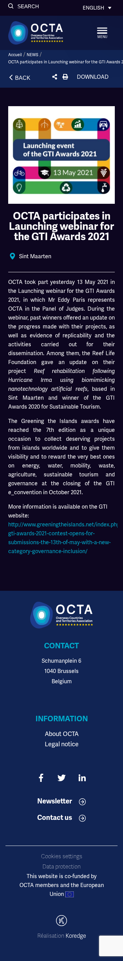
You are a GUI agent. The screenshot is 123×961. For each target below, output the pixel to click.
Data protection (61, 866)
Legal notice (62, 744)
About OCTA (62, 734)
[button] (23, 6)
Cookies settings (61, 856)
